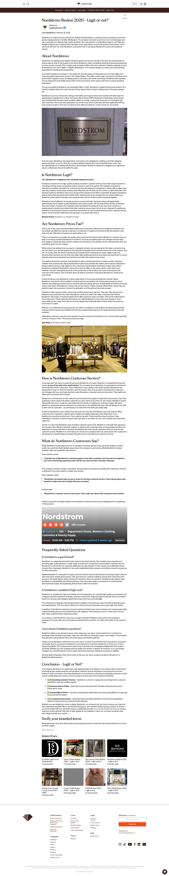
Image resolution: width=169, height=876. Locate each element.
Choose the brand (48, 730)
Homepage (59, 10)
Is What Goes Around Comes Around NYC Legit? (50, 790)
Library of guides (70, 10)
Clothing (53, 842)
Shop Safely (82, 10)
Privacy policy (94, 823)
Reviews (73, 839)
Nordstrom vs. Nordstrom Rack (67, 216)
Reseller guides (76, 825)
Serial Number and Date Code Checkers (56, 822)
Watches (53, 850)
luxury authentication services (105, 708)
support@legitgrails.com (127, 833)
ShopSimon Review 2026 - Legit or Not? (117, 760)
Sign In (135, 4)
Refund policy (94, 825)
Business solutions (56, 827)
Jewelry (52, 847)
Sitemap (93, 828)
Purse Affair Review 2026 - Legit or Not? (117, 789)
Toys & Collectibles (56, 855)
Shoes (52, 845)
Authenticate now (55, 818)
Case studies (75, 828)
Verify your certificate (53, 830)
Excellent (123, 723)
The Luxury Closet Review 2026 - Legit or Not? (95, 760)
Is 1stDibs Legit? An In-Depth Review (50, 760)
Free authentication (77, 830)
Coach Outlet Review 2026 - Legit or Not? (72, 789)
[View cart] (141, 4)
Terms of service (93, 819)
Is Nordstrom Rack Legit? (61, 322)
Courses (73, 818)
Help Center (94, 836)
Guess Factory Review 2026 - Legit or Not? (72, 760)
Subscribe (132, 824)
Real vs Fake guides (75, 821)
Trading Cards (54, 857)
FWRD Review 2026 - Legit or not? (93, 789)
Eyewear (53, 852)
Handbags (53, 840)
